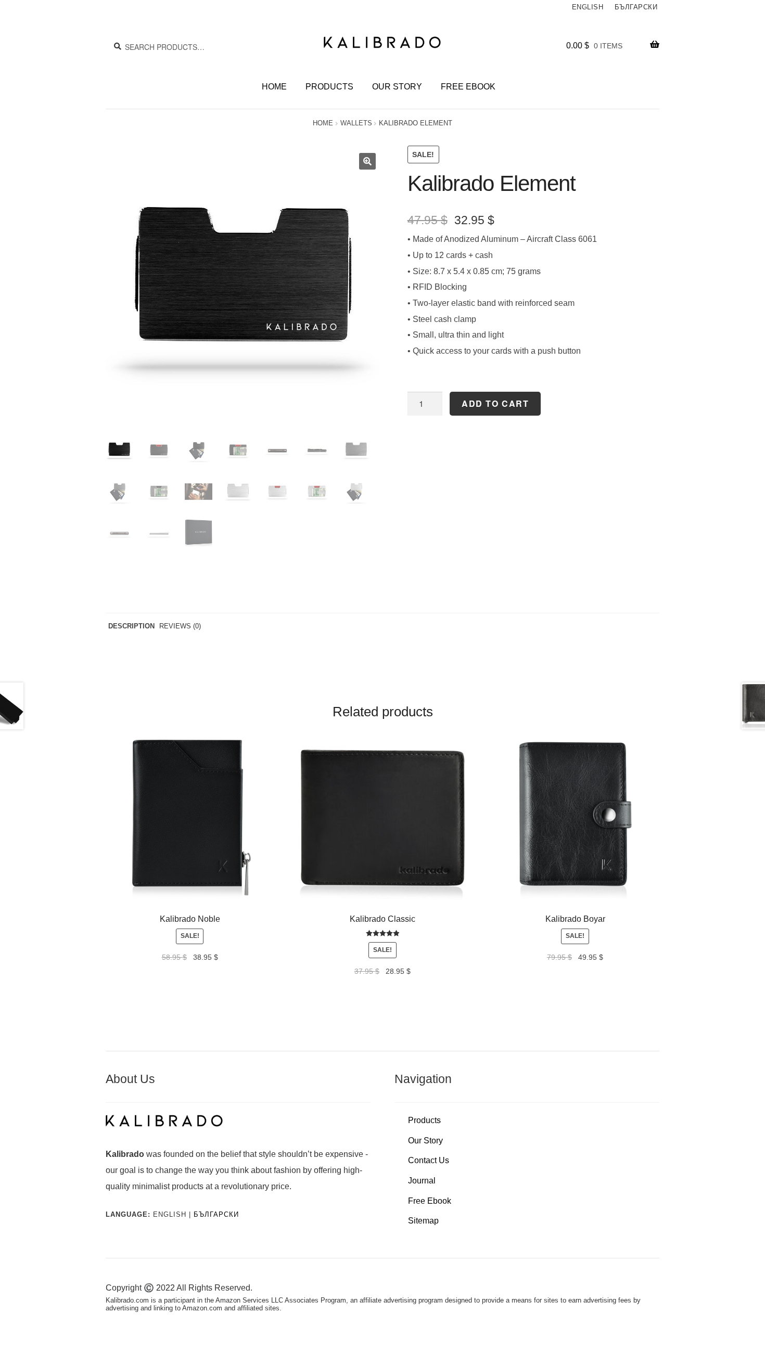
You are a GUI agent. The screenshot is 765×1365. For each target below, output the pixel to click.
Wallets (356, 123)
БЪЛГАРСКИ (216, 1214)
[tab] (131, 626)
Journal (422, 1180)
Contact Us (428, 1160)
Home (274, 86)
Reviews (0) (180, 626)
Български (636, 7)
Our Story (397, 86)
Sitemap (423, 1220)
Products (329, 86)
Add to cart (495, 403)
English (588, 7)
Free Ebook (468, 86)
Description (131, 626)
